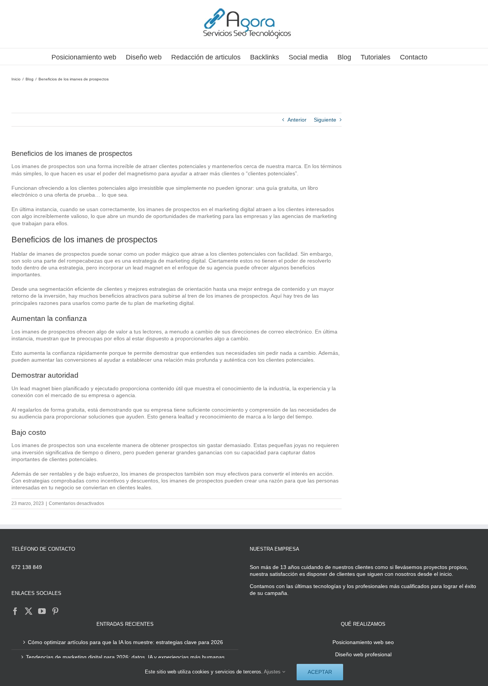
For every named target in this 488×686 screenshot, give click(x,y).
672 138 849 (26, 567)
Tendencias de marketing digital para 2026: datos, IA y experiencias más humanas (125, 657)
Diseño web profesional (363, 654)
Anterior (297, 120)
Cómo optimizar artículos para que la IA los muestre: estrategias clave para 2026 (125, 642)
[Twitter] (28, 611)
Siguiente (325, 120)
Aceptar (320, 672)
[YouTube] (42, 611)
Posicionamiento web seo (363, 642)
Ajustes (273, 672)
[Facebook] (15, 611)
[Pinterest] (55, 611)
